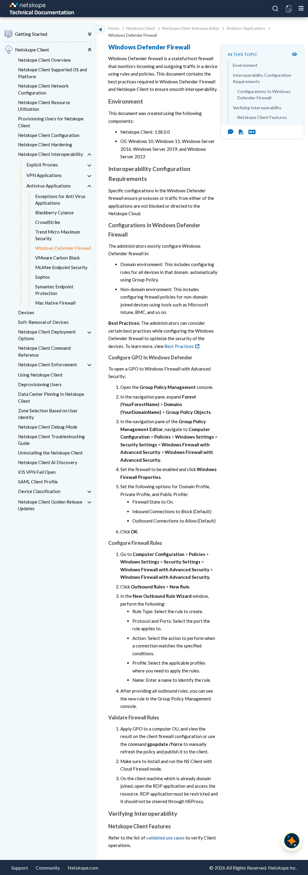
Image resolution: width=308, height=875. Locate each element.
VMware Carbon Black (57, 257)
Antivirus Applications (48, 185)
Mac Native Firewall (55, 303)
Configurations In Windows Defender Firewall (264, 94)
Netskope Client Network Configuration (43, 89)
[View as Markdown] (249, 131)
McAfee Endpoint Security (61, 267)
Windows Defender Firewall (63, 248)
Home (113, 28)
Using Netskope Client (40, 374)
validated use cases (165, 837)
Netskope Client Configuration (48, 135)
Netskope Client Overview (44, 60)
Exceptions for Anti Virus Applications (60, 200)
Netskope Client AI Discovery (47, 462)
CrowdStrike (47, 222)
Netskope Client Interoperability (50, 154)
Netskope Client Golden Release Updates (50, 505)
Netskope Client (140, 28)
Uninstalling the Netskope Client (50, 452)
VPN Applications (44, 175)
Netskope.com (83, 867)
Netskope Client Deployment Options (47, 335)
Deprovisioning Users (40, 384)
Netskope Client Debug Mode (47, 427)
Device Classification (39, 491)
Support (19, 867)
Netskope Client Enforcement (47, 364)
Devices (26, 312)
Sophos (42, 277)
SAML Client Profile (38, 481)
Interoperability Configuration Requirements (262, 78)
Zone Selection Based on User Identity (48, 414)
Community (48, 867)
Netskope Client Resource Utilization (44, 106)
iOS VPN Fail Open (37, 472)
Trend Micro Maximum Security (57, 235)
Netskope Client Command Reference (44, 351)
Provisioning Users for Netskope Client (51, 122)
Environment (245, 65)
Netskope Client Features (262, 117)
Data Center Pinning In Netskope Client (51, 397)
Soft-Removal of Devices (43, 322)
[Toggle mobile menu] (301, 8)
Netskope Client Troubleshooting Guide (51, 440)
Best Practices (179, 346)
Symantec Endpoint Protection (54, 290)
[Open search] (275, 8)
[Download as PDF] (241, 131)
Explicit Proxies (42, 164)
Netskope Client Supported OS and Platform (52, 73)
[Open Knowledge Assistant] (292, 841)
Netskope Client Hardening (45, 144)
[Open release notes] (289, 8)
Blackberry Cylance (54, 212)
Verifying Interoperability (257, 107)
